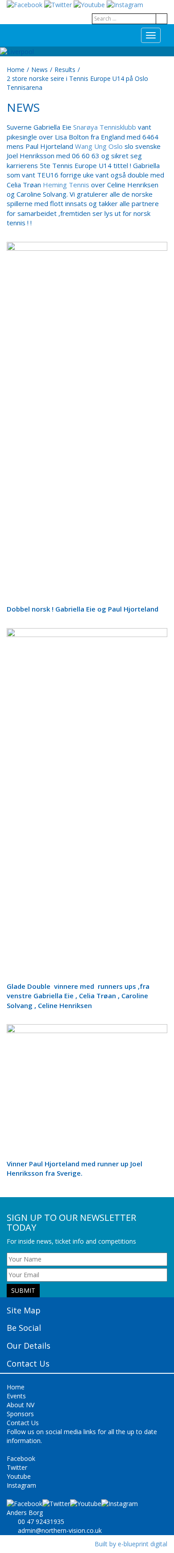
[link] (104, 126)
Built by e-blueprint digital (131, 1544)
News (39, 69)
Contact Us (23, 1422)
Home (16, 69)
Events (16, 1396)
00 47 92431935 (41, 1521)
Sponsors (20, 1414)
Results (64, 69)
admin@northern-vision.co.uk (60, 1530)
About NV (20, 1405)
